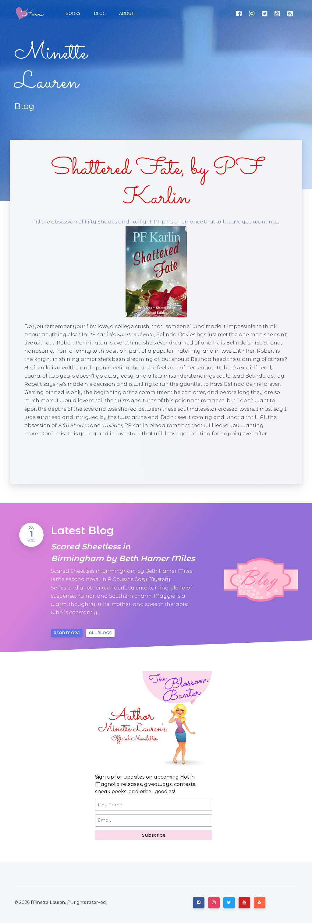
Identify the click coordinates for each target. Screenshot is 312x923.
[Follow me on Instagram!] (251, 13)
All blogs (100, 633)
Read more (67, 633)
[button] (99, 13)
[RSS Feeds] (290, 13)
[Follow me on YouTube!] (277, 13)
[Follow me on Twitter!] (264, 13)
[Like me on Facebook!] (239, 13)
